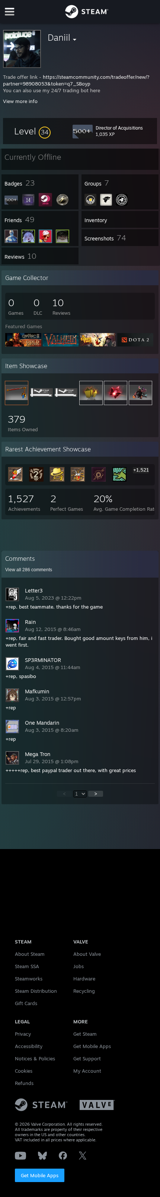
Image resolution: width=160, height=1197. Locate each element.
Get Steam (85, 1034)
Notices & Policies (35, 1058)
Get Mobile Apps (39, 1175)
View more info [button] (20, 101)
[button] (32, 131)
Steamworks (28, 979)
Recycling (84, 991)
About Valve (87, 954)
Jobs (78, 966)
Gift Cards (26, 1003)
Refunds (24, 1083)
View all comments (28, 569)
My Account (87, 1071)
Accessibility (28, 1046)
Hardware (84, 979)
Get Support (87, 1058)
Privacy (23, 1034)
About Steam (30, 954)
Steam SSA (27, 966)
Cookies (23, 1071)
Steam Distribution (36, 991)
